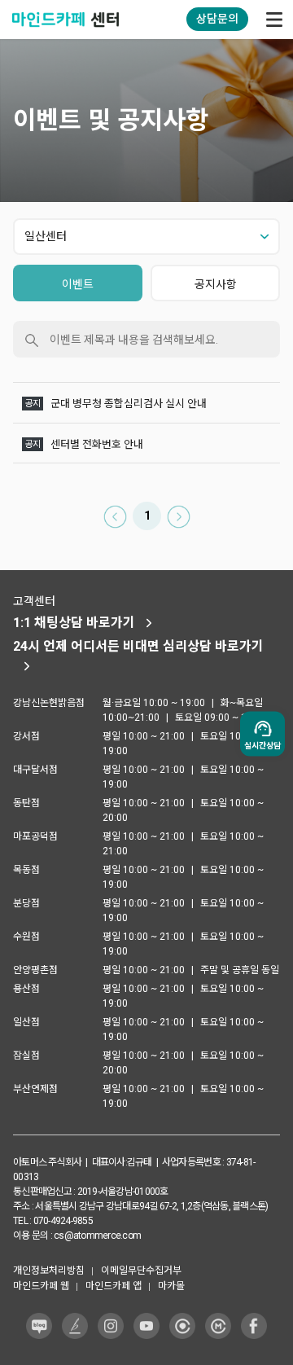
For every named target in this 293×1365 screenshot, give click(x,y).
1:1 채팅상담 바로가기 (74, 622)
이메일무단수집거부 (141, 1270)
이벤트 (78, 284)
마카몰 (171, 1286)
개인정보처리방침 (49, 1270)
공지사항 (216, 284)
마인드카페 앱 (113, 1286)
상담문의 (217, 18)
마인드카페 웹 (41, 1286)
